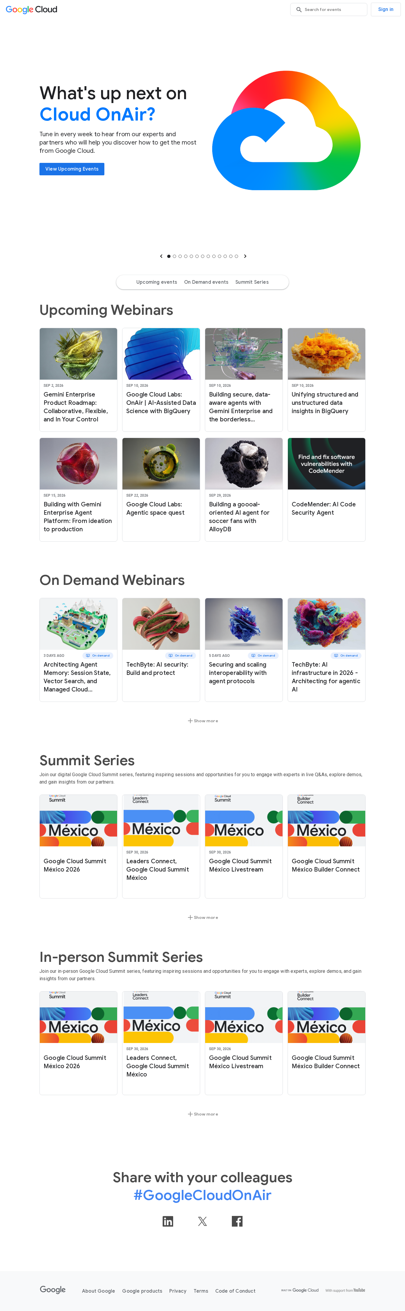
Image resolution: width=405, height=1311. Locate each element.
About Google (98, 1291)
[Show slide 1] (168, 256)
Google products (142, 1291)
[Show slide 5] (191, 256)
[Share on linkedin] (167, 1221)
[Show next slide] (245, 256)
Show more (202, 720)
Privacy (177, 1291)
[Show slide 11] (225, 256)
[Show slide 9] (214, 256)
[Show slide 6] (197, 256)
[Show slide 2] (174, 256)
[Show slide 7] (202, 256)
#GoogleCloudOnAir (202, 1195)
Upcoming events (156, 282)
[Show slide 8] (208, 256)
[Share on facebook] (237, 1221)
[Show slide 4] (185, 256)
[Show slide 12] (230, 256)
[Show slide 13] (236, 256)
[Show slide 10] (219, 256)
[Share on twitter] (202, 1221)
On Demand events (206, 282)
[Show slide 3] (180, 256)
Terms (201, 1291)
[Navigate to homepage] (32, 10)
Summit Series (252, 282)
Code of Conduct (235, 1291)
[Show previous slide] (161, 256)
